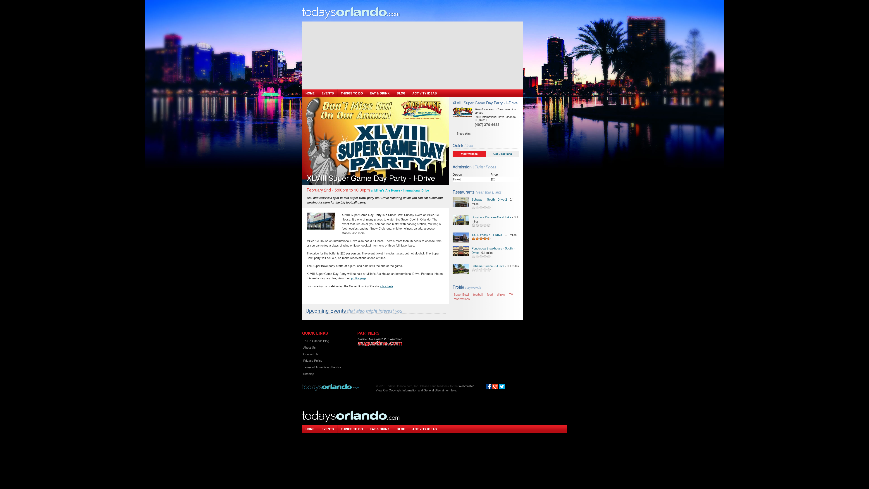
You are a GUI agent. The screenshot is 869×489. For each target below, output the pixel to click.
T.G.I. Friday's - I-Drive (487, 235)
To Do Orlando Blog (316, 341)
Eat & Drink (380, 93)
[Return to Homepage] (330, 387)
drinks (501, 294)
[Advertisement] (412, 55)
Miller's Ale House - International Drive (401, 190)
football (478, 294)
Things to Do (352, 93)
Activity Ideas (424, 93)
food (490, 294)
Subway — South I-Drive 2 (489, 199)
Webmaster (465, 386)
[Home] (351, 12)
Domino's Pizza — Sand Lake (491, 217)
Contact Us (310, 354)
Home (310, 93)
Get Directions (502, 154)
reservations (462, 299)
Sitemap (308, 374)
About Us (309, 347)
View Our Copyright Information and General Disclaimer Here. (416, 390)
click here (386, 286)
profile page (358, 278)
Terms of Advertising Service (322, 367)
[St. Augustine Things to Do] (379, 342)
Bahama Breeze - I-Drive (488, 266)
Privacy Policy (312, 360)
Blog (401, 93)
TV (511, 294)
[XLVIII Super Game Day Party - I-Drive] (321, 221)
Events (328, 93)
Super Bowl (461, 294)
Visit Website (469, 154)
